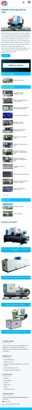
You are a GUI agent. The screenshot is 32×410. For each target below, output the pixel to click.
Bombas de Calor (8, 362)
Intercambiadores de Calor (11, 367)
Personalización (8, 380)
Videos (5, 387)
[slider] (8, 29)
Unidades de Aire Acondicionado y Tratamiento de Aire (16, 364)
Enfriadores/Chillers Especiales (12, 370)
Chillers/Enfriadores (9, 359)
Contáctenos (8, 394)
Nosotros (6, 378)
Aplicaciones (7, 384)
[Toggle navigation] (29, 2)
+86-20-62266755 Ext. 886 (12, 404)
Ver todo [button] (6, 195)
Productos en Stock (9, 389)
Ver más (6, 55)
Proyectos (6, 382)
